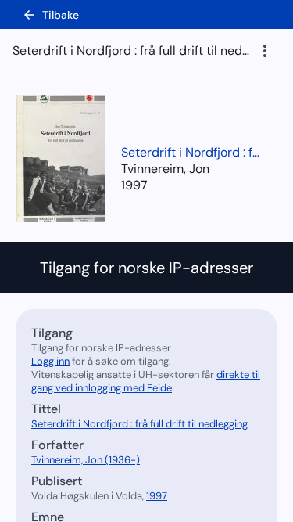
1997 (134, 185)
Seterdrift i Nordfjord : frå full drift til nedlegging (191, 152)
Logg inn (50, 361)
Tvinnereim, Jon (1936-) (85, 459)
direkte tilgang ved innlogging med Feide (145, 381)
